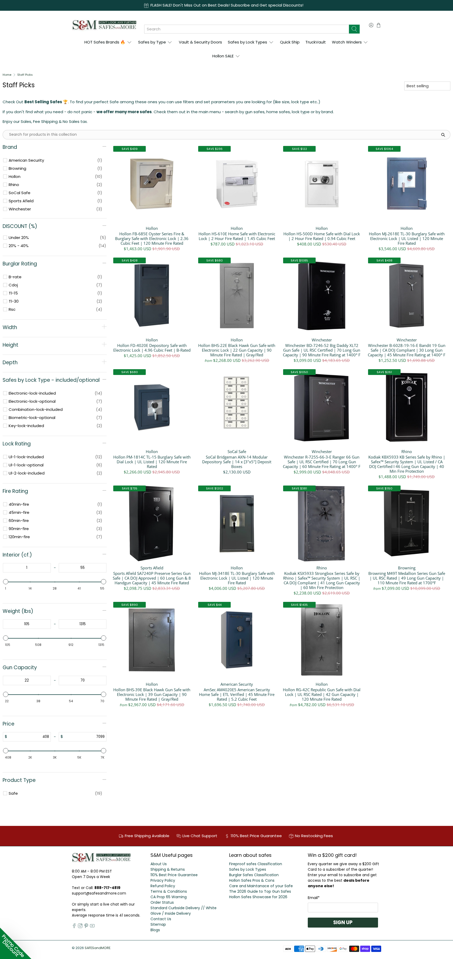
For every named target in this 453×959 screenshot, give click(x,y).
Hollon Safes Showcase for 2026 (258, 897)
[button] (15, 943)
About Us (158, 864)
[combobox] (246, 29)
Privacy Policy (162, 880)
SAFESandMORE (97, 948)
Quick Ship (290, 42)
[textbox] (27, 567)
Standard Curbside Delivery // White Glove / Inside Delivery (183, 910)
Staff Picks (25, 74)
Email (314, 897)
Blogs (155, 930)
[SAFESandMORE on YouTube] (92, 926)
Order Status (162, 902)
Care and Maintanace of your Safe (261, 886)
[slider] (5, 581)
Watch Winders (347, 42)
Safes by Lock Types (247, 42)
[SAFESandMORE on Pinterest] (86, 926)
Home (7, 74)
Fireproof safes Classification (255, 864)
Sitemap (158, 924)
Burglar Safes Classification (254, 875)
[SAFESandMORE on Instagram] (80, 926)
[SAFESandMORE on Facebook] (74, 926)
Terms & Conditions (168, 891)
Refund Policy (162, 886)
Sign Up (343, 922)
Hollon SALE (223, 56)
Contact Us (160, 919)
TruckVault (315, 42)
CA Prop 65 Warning (168, 897)
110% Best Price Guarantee (174, 875)
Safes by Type (152, 42)
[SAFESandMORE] (104, 25)
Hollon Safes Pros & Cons (251, 880)
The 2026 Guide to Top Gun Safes (260, 891)
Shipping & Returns (167, 869)
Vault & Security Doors (200, 42)
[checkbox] (55, 160)
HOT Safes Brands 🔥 (104, 42)
